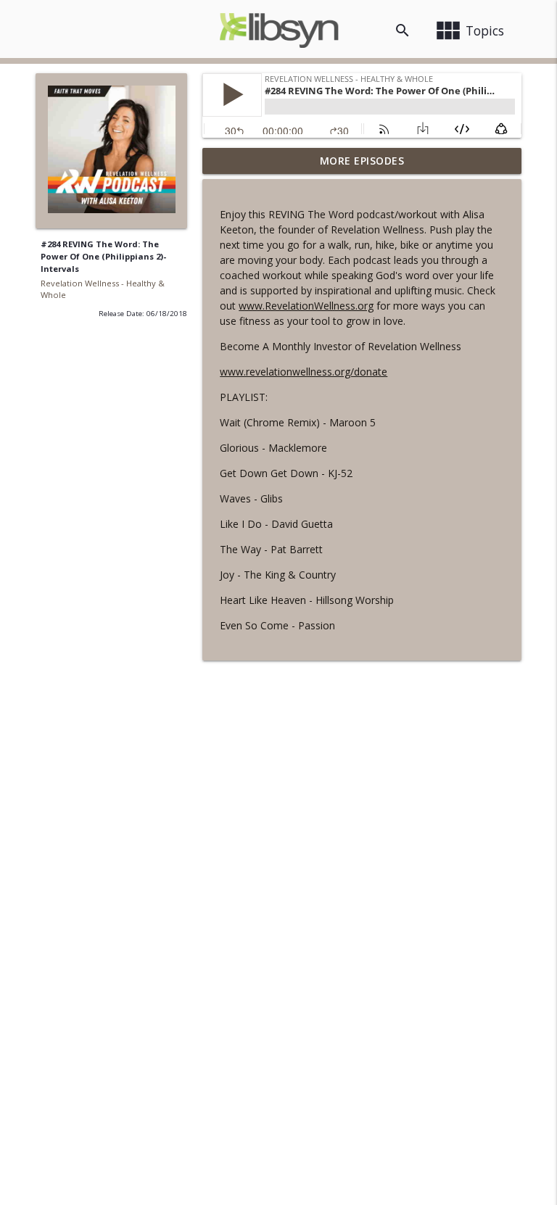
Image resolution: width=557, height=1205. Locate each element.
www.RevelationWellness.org (306, 305)
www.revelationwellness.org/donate (303, 371)
